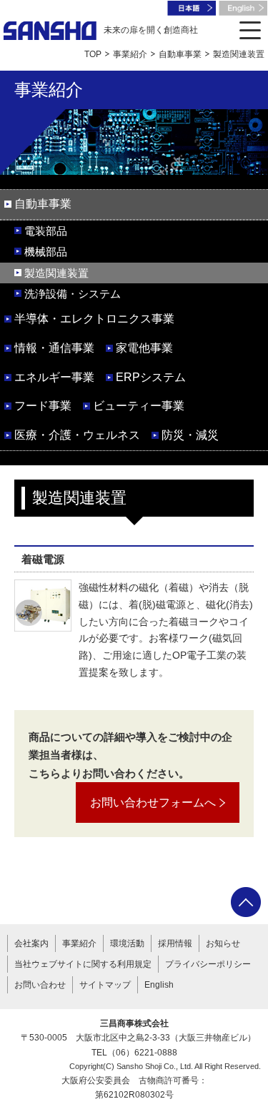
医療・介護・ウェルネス (77, 435)
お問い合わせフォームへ (153, 802)
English (159, 985)
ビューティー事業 (138, 406)
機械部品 (45, 251)
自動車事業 (180, 54)
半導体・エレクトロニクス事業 (94, 319)
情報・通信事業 (54, 348)
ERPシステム (151, 377)
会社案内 (31, 943)
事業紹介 (130, 54)
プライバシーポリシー (208, 964)
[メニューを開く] (250, 30)
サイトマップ (105, 985)
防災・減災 (190, 435)
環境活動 (127, 943)
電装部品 (45, 231)
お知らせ (223, 943)
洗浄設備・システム (72, 294)
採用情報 (175, 943)
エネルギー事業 (54, 377)
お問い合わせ (40, 985)
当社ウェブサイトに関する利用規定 (83, 964)
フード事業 (42, 406)
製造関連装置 (56, 273)
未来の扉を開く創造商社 (151, 30)
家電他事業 (144, 348)
